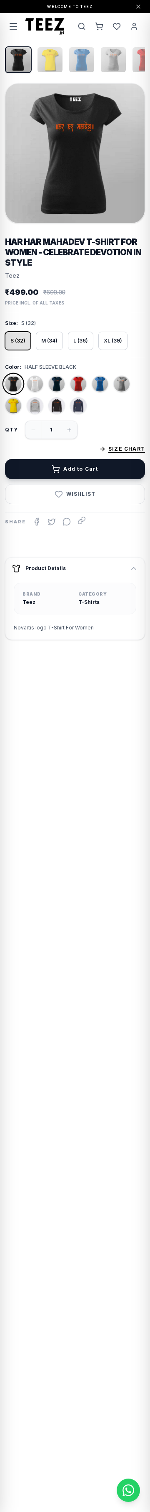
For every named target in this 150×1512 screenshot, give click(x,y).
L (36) (80, 340)
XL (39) (113, 340)
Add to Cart (80, 469)
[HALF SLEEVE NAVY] (56, 383)
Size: (11, 323)
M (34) (49, 340)
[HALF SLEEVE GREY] (121, 383)
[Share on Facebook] (36, 522)
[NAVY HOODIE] (78, 405)
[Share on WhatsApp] (66, 522)
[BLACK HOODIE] (56, 405)
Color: (13, 367)
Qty (11, 429)
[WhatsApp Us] (128, 1490)
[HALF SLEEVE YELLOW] (13, 405)
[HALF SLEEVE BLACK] (13, 384)
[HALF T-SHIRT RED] (78, 383)
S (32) (17, 340)
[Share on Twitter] (52, 522)
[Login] (134, 26)
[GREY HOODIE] (35, 405)
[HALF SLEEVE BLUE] (100, 383)
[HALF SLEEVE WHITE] (35, 383)
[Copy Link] (82, 520)
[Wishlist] (116, 26)
